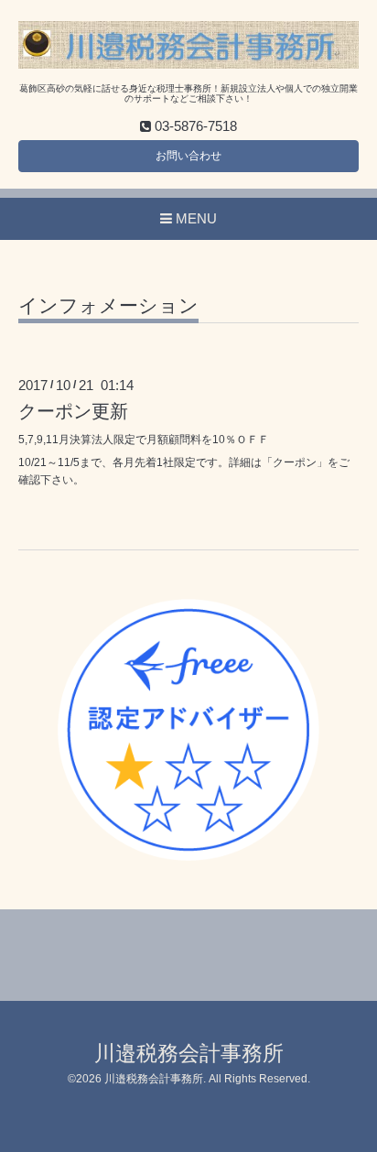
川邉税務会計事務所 (189, 1053)
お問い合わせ (188, 155)
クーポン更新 (73, 411)
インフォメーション (108, 306)
